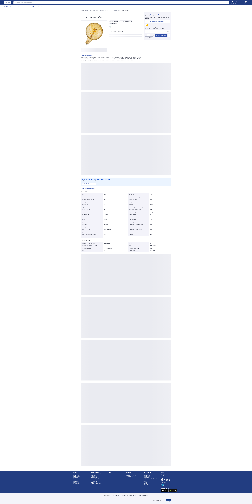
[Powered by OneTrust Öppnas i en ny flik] (142, 98)
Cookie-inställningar (112, 88)
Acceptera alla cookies (141, 93)
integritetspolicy (127, 72)
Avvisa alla (131, 93)
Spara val (111, 93)
